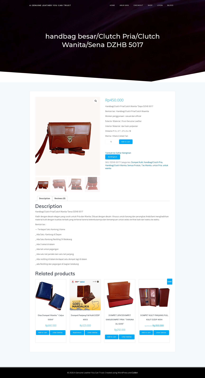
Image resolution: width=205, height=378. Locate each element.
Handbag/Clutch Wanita (115, 165)
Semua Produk (133, 165)
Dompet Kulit (137, 162)
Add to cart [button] (42, 333)
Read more (77, 333)
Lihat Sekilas (58, 333)
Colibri (135, 372)
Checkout (138, 5)
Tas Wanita (146, 165)
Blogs (170, 5)
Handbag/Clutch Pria (153, 162)
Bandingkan (112, 157)
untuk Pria (157, 165)
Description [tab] (44, 198)
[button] (96, 101)
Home (112, 5)
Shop (150, 5)
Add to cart (125, 142)
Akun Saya (124, 5)
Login (160, 5)
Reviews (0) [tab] (60, 198)
